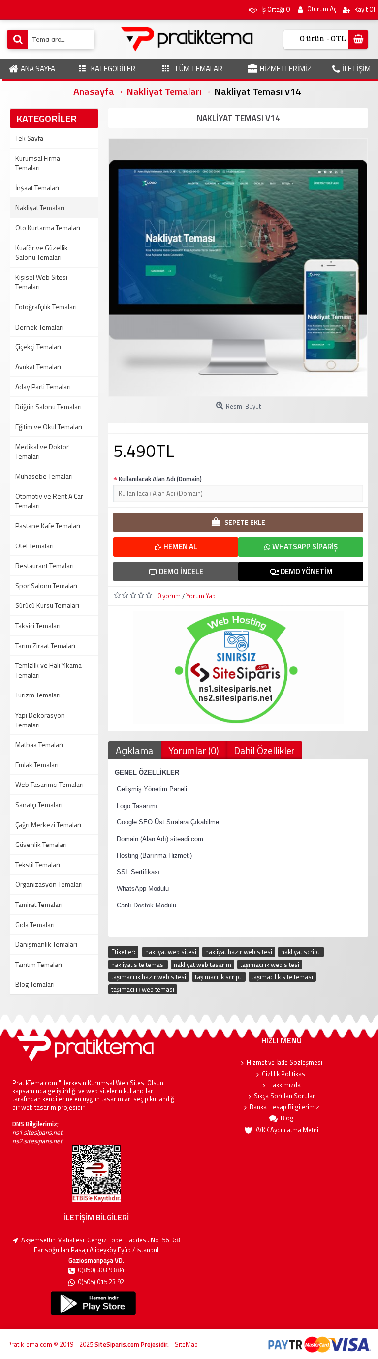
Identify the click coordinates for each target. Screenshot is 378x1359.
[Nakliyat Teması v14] (238, 267)
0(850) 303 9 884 (101, 1270)
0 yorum (169, 596)
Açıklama (135, 750)
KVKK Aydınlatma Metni (286, 1130)
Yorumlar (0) (193, 750)
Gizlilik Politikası (284, 1074)
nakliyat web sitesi (170, 952)
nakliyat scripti (301, 952)
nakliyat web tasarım (202, 964)
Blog (287, 1118)
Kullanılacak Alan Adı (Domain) (160, 478)
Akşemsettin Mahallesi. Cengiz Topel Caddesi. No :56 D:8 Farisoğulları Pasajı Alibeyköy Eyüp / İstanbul (100, 1245)
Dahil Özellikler (264, 750)
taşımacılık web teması (142, 989)
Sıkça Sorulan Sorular (284, 1096)
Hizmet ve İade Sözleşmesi (284, 1062)
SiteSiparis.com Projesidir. (131, 1344)
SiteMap (186, 1344)
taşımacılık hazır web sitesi (148, 977)
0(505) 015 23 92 (101, 1282)
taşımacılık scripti (219, 977)
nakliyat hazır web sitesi (238, 952)
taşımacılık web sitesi (269, 964)
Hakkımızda (284, 1084)
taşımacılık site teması (282, 977)
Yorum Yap (201, 596)
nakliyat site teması (138, 964)
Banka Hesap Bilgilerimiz (284, 1107)
